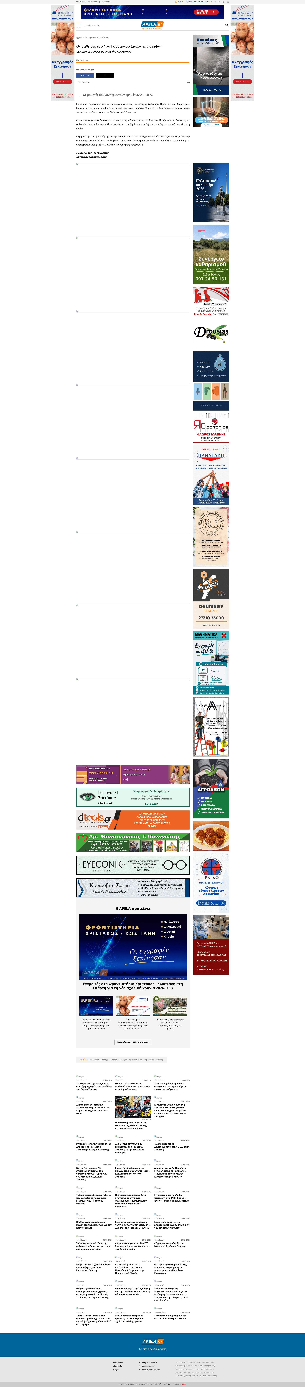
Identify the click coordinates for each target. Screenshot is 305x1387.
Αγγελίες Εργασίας (92, 25)
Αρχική (79, 37)
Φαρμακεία (118, 1362)
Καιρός (116, 1370)
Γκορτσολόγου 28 (149, 1362)
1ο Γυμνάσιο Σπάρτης (99, 1060)
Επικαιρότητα (90, 37)
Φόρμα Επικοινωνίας (151, 1370)
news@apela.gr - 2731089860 (100, 2)
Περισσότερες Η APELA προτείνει (133, 1042)
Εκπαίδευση (103, 37)
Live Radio (117, 1366)
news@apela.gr (148, 1366)
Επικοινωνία (81, 2)
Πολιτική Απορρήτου (162, 1384)
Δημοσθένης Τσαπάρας (153, 1060)
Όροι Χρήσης (147, 1384)
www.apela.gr (135, 1384)
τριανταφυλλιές (135, 1060)
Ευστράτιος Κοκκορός (118, 1060)
